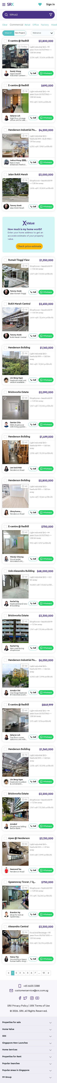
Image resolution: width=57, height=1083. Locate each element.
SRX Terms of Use (40, 1006)
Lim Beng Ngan (16, 378)
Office (36, 25)
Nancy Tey (14, 957)
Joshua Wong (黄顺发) (18, 160)
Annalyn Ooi (15, 690)
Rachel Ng (14, 601)
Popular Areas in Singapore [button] (15, 1070)
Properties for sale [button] (11, 1022)
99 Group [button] (7, 1077)
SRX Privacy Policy (17, 1006)
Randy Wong (15, 71)
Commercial (16, 24)
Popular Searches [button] (11, 1063)
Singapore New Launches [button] (15, 1043)
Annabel (13, 824)
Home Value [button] (8, 1029)
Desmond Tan (15, 869)
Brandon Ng (15, 912)
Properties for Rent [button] (11, 1057)
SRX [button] (4, 1036)
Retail (27, 25)
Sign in (50, 4)
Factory (45, 25)
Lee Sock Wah (16, 468)
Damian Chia (15, 422)
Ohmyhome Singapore (15, 511)
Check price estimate (29, 246)
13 (44, 973)
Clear (4, 25)
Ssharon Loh (15, 116)
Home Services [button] (9, 1050)
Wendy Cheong (17, 557)
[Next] (48, 973)
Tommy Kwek (15, 205)
